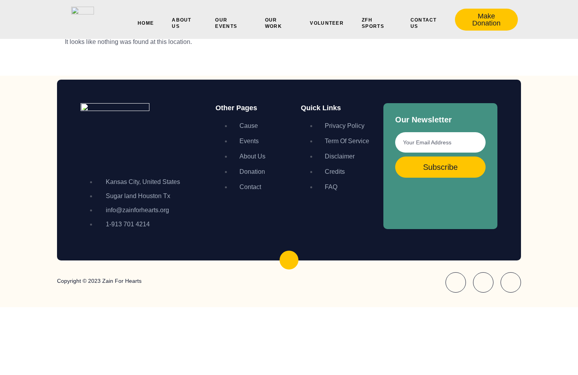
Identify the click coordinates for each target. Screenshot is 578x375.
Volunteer (327, 23)
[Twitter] (511, 282)
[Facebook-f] (455, 282)
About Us (181, 23)
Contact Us (423, 23)
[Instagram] (483, 282)
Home (146, 23)
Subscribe (440, 167)
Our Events (226, 23)
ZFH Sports (373, 23)
